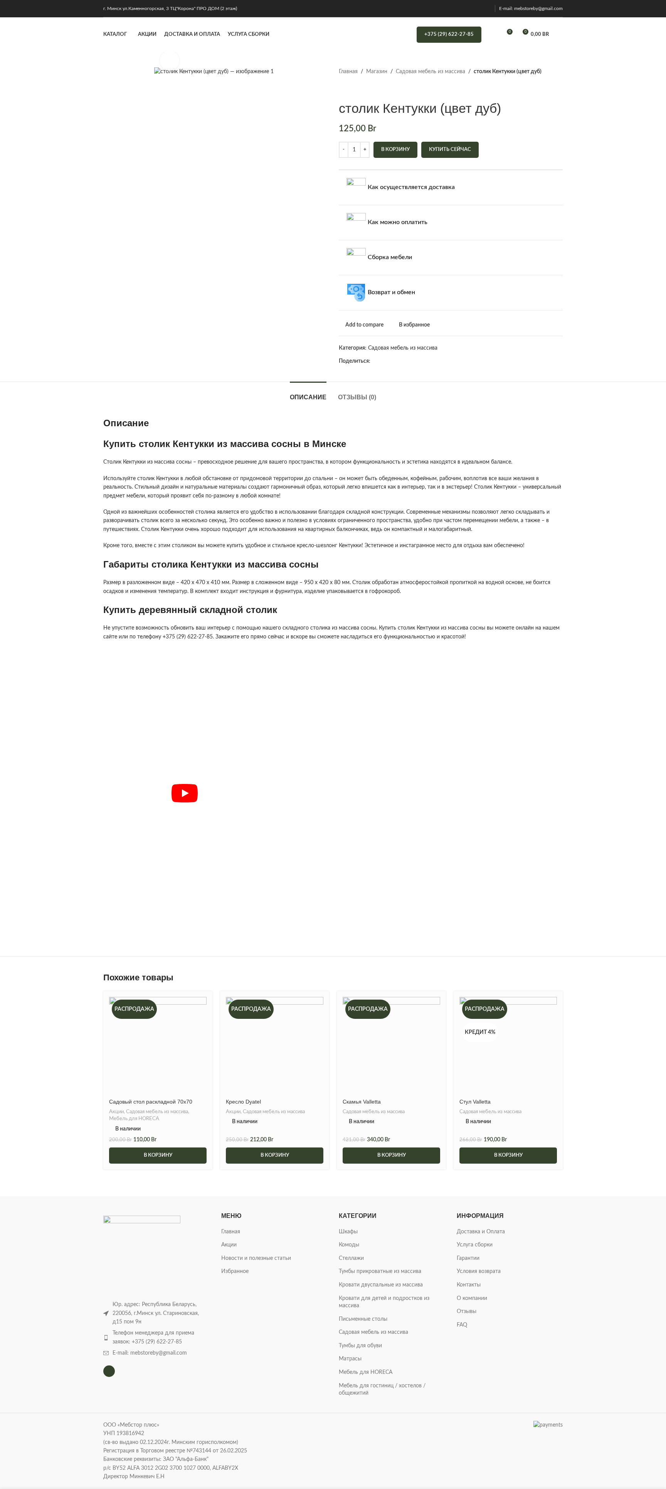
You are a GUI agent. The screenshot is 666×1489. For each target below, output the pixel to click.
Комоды (349, 1245)
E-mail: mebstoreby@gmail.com (531, 8)
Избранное (235, 1271)
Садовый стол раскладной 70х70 (150, 1102)
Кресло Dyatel (243, 1102)
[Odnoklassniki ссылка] (419, 361)
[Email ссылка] (392, 361)
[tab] (308, 393)
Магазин (376, 71)
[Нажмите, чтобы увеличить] (169, 60)
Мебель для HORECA (134, 1118)
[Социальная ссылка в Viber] (454, 361)
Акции (116, 1111)
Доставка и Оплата (481, 1231)
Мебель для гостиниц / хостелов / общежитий (382, 1389)
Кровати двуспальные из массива (381, 1285)
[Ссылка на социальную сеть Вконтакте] (436, 361)
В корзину (395, 149)
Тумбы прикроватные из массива (380, 1271)
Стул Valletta (475, 1102)
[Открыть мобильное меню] (560, 34)
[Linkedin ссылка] (410, 361)
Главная (348, 71)
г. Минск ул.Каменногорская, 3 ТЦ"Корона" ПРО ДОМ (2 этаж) (170, 8)
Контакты (469, 1285)
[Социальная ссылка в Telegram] (445, 361)
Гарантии (468, 1258)
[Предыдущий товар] (343, 88)
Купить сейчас (450, 149)
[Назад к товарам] (352, 88)
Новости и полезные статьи (256, 1258)
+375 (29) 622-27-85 (449, 34)
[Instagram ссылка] (486, 8)
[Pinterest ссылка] (401, 361)
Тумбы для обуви (360, 1345)
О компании (472, 1298)
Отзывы (466, 1311)
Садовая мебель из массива (430, 71)
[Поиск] (492, 34)
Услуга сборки (475, 1245)
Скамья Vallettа (362, 1102)
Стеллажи (351, 1258)
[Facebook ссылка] (374, 361)
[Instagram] (109, 1371)
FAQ (462, 1325)
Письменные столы (363, 1319)
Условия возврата (479, 1271)
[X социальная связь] (383, 361)
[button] (158, 1155)
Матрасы (350, 1359)
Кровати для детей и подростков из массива (384, 1302)
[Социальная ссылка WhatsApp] (428, 361)
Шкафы (348, 1231)
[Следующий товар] (362, 88)
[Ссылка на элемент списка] (156, 1337)
